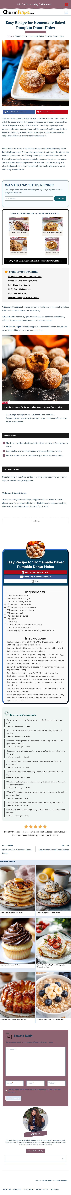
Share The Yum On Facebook (37, 577)
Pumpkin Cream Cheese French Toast (25, 276)
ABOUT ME (7, 1189)
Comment (11, 1049)
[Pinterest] (66, 4)
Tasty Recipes (54, 1189)
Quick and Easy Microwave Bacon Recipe (16, 849)
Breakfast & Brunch (35, 32)
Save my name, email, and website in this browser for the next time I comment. (34, 1091)
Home (10, 36)
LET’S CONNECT (28, 1189)
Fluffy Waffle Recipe (17, 293)
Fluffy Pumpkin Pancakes (19, 289)
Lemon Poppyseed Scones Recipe (48, 912)
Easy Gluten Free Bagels (19, 285)
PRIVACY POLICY (42, 1189)
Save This (60, 198)
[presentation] (17, 888)
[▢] (5, 595)
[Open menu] (66, 12)
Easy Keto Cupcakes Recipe (10, 965)
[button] (19, 112)
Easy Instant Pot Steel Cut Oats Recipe (50, 1019)
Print (36, 581)
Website (51, 1083)
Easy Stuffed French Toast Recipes (54, 848)
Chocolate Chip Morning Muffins (22, 281)
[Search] (63, 1158)
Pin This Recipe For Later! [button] (36, 572)
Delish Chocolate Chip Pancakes (11, 912)
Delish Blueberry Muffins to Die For (23, 297)
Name (9, 1083)
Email (30, 1083)
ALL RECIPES (16, 1189)
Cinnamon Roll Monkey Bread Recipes (13, 1019)
